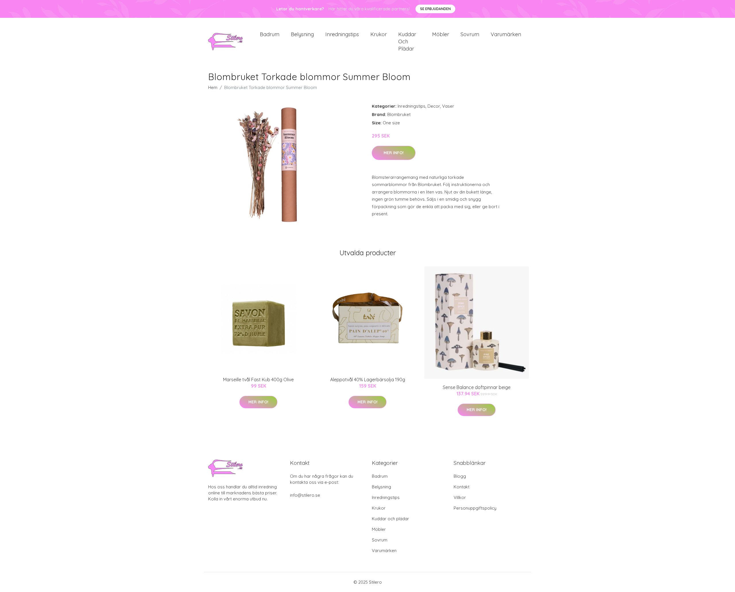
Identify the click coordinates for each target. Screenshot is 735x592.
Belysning (302, 34)
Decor (434, 106)
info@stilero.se (305, 495)
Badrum (269, 34)
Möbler (440, 34)
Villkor (460, 497)
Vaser (448, 106)
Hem (212, 87)
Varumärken (506, 34)
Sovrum (470, 34)
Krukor (378, 34)
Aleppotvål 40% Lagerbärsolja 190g (367, 379)
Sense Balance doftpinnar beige (476, 387)
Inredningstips (342, 34)
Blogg (460, 476)
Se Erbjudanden (435, 9)
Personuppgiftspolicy (475, 508)
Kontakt (461, 487)
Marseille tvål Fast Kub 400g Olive (258, 379)
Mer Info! (394, 152)
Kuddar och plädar (407, 41)
